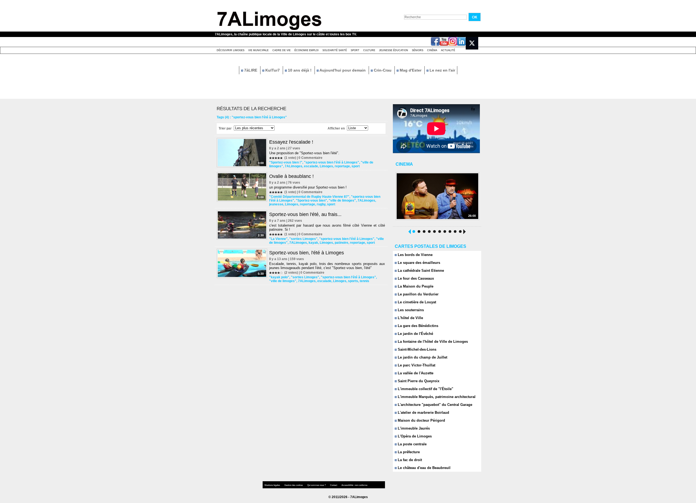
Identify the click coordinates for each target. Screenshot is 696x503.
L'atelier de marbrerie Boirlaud (423, 413)
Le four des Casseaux (415, 278)
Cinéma (432, 50)
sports (353, 281)
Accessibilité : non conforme (354, 485)
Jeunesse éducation (393, 50)
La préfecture (408, 452)
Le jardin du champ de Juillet (422, 357)
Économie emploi (306, 50)
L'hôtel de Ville (410, 318)
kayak (313, 243)
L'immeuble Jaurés (413, 428)
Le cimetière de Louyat (416, 302)
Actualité (448, 50)
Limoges (326, 166)
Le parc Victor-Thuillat (416, 365)
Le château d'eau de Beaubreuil (423, 468)
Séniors (417, 50)
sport (356, 166)
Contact (334, 485)
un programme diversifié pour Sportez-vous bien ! (308, 187)
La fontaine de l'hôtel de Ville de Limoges (432, 342)
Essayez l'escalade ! (291, 142)
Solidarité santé (334, 50)
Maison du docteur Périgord (421, 420)
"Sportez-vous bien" (311, 200)
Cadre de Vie (281, 50)
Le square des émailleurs (418, 263)
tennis (364, 281)
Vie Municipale (258, 50)
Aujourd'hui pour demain (343, 70)
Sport (355, 50)
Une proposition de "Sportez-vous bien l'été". (304, 153)
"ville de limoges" (342, 200)
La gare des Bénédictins (417, 326)
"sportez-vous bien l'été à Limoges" (331, 162)
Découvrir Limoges (230, 50)
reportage (342, 166)
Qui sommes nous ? (316, 485)
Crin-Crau (383, 70)
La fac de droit (409, 460)
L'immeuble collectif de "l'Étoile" (425, 389)
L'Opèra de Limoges (414, 436)
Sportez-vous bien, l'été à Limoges (306, 252)
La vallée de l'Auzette (415, 373)
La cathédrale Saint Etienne (420, 271)
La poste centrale (412, 444)
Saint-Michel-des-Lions (416, 349)
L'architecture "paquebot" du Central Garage (434, 405)
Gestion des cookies (293, 485)
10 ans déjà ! (300, 70)
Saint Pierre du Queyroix (418, 381)
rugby (321, 204)
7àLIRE (250, 70)
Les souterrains (410, 310)
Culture (369, 50)
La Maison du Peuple (415, 286)
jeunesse (276, 204)
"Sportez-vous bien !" (285, 162)
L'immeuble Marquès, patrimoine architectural (436, 397)
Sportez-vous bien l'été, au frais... (305, 214)
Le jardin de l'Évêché (415, 334)
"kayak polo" (279, 277)
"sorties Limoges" (303, 239)
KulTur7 (272, 70)
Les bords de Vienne (415, 255)
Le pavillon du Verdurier (418, 294)
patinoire (341, 243)
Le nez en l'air (441, 70)
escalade (311, 166)
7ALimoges (293, 166)
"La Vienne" (278, 239)
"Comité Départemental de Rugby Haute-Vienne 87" (309, 197)
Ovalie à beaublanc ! (291, 176)
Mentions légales (273, 485)
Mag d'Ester (410, 70)
